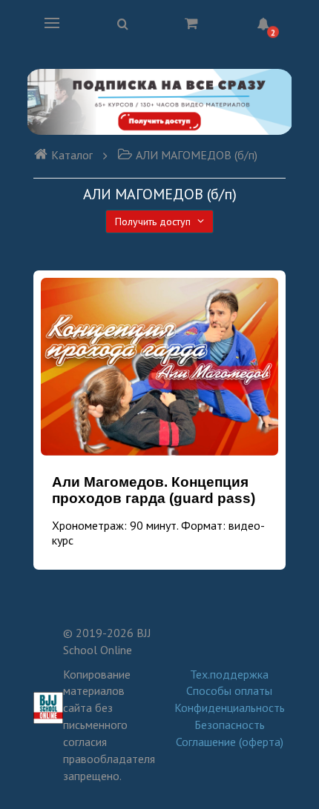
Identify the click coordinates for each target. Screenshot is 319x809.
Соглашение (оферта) (229, 741)
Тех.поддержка (229, 674)
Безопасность (229, 724)
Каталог (72, 154)
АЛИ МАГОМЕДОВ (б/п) (196, 154)
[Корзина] (191, 23)
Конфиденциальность (229, 707)
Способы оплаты (229, 690)
